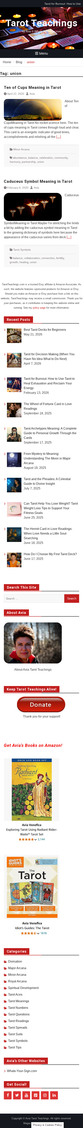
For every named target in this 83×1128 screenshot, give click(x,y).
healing (23, 262)
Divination (15, 961)
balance (33, 157)
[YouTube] (26, 1095)
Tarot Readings (18, 1021)
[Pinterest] (35, 1095)
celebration (46, 157)
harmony (15, 161)
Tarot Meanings (18, 1001)
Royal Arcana (17, 981)
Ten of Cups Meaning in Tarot (32, 87)
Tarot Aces (15, 994)
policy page (39, 307)
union (40, 161)
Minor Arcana (21, 149)
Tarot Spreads (17, 1027)
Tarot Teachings (42, 23)
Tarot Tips (14, 1047)
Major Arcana (17, 968)
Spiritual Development (23, 988)
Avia (32, 93)
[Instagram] (45, 1095)
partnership (29, 161)
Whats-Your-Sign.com (22, 1071)
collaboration (32, 258)
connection (48, 258)
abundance (20, 157)
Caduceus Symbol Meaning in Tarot (38, 181)
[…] (58, 136)
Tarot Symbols (22, 249)
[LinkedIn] (54, 1095)
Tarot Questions (19, 1014)
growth (14, 262)
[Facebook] (8, 1095)
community (61, 157)
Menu (43, 53)
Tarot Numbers (18, 1007)
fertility (60, 258)
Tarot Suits (15, 1034)
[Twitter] (17, 1095)
